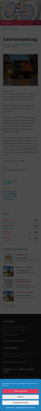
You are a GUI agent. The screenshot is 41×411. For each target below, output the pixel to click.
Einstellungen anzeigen (20, 403)
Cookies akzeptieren (20, 391)
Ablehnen (20, 397)
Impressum (32, 407)
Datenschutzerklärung (22, 407)
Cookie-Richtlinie (10, 407)
